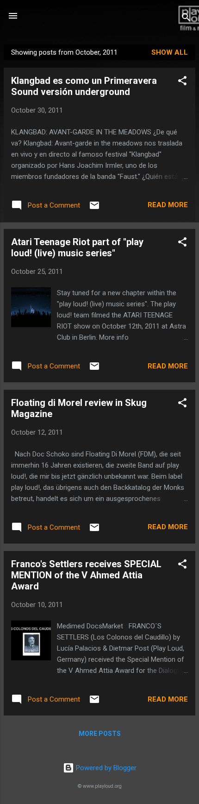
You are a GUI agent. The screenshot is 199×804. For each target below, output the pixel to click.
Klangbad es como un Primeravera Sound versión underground (84, 86)
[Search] (186, 19)
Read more (168, 205)
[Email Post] (94, 208)
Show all (169, 52)
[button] (182, 82)
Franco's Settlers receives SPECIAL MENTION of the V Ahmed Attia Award (86, 575)
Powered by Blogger (105, 768)
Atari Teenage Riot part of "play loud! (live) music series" (77, 247)
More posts (100, 733)
